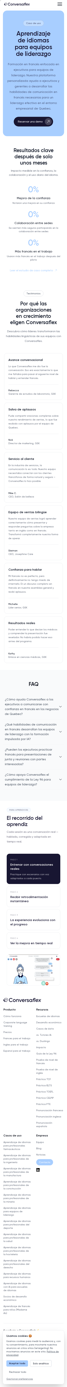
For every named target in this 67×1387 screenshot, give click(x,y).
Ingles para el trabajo (15, 1044)
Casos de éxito (45, 1028)
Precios (7, 1032)
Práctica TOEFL (44, 1091)
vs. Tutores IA (43, 1035)
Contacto (44, 1162)
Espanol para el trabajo (16, 1050)
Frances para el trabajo (16, 1038)
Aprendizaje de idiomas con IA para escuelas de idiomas (17, 1287)
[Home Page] (17, 4)
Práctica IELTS (44, 1085)
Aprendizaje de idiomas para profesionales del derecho (17, 1264)
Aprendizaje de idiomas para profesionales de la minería (17, 1198)
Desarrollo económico (49, 1022)
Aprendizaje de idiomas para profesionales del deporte (17, 1224)
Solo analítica (41, 1363)
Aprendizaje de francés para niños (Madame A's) (16, 1310)
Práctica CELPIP (45, 1097)
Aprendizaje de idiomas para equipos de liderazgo (17, 1211)
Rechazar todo (17, 1372)
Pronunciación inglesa (48, 1116)
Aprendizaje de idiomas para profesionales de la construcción (17, 1185)
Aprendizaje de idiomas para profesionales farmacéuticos (17, 1145)
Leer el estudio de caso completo (31, 270)
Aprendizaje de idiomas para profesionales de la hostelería (17, 1251)
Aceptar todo (17, 1363)
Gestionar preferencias (19, 1378)
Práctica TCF (43, 1079)
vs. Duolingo (43, 1041)
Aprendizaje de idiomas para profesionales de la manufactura (17, 1172)
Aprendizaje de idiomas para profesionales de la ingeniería (17, 1159)
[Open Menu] (60, 4)
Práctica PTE (43, 1104)
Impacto (41, 1047)
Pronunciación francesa (49, 1110)
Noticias (41, 1154)
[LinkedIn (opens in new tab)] (50, 1170)
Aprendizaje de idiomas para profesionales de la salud (17, 1238)
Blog (38, 1148)
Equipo (40, 1142)
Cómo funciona (12, 1016)
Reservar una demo (30, 121)
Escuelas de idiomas (48, 1016)
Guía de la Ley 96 (46, 1053)
